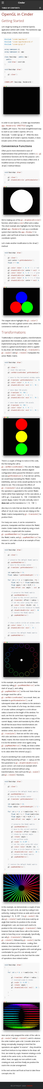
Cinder (29, 1086)
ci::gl (38, 154)
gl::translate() (32, 350)
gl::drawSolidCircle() (31, 220)
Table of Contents (11, 8)
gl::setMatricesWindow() (13, 467)
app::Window (26, 232)
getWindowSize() (15, 476)
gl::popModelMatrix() (28, 537)
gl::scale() (7, 353)
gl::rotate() (21, 353)
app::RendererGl (13, 126)
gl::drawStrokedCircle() (27, 763)
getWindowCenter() (19, 700)
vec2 (22, 223)
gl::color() (32, 321)
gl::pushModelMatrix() (12, 534)
